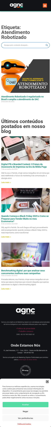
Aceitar (25, 404)
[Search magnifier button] (47, 45)
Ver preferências (25, 418)
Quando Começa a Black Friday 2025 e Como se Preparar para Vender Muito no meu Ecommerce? (25, 219)
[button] (47, 381)
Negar (25, 411)
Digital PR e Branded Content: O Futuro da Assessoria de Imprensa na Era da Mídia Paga (24, 165)
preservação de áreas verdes (27, 359)
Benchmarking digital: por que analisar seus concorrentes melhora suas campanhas (23, 272)
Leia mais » (6, 182)
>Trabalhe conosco (25, 331)
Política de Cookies (24, 424)
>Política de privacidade (25, 328)
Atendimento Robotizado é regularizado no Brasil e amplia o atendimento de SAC (22, 98)
